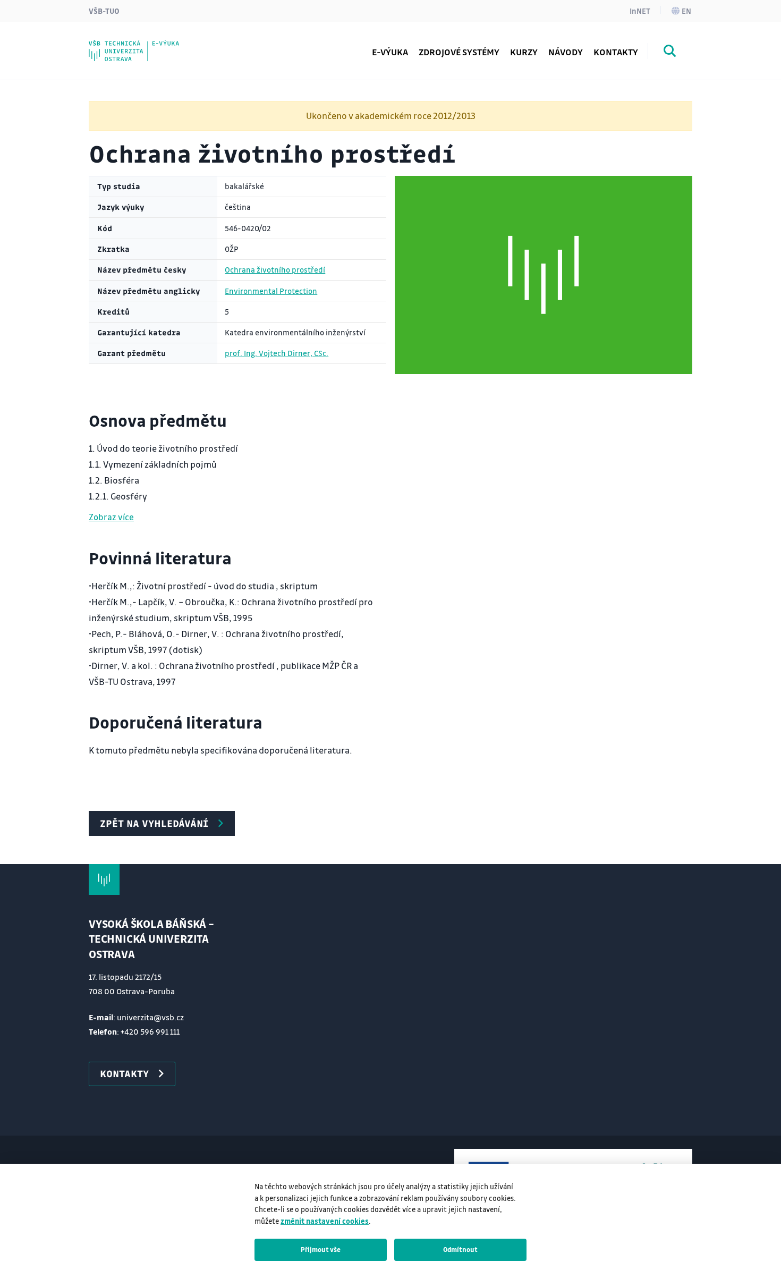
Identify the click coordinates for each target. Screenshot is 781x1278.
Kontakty (615, 51)
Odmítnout (460, 1249)
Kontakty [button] (124, 1073)
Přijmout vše (321, 1249)
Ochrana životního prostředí (275, 270)
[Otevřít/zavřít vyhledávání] (670, 53)
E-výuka (390, 51)
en (686, 10)
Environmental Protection (271, 291)
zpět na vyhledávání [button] (154, 823)
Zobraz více (111, 516)
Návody (565, 51)
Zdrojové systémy (459, 51)
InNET (640, 10)
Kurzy (524, 51)
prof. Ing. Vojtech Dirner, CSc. (276, 353)
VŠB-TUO (104, 10)
